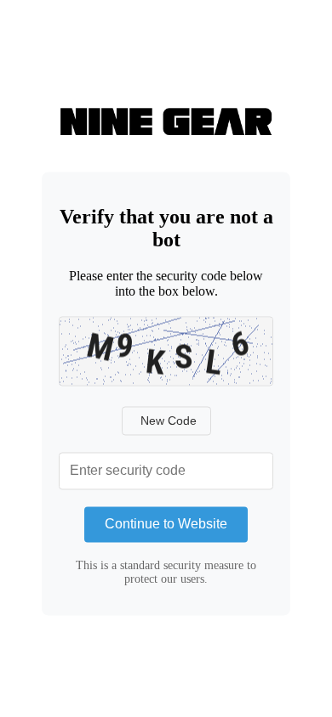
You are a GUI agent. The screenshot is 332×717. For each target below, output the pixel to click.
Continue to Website (166, 524)
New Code (168, 421)
